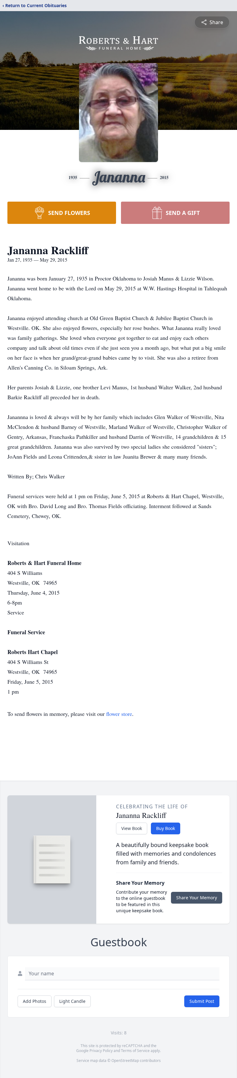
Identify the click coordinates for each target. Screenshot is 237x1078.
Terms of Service (135, 1050)
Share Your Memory (196, 897)
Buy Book (165, 828)
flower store (119, 713)
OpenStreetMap (125, 1060)
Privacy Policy (101, 1050)
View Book (131, 828)
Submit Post (201, 1001)
